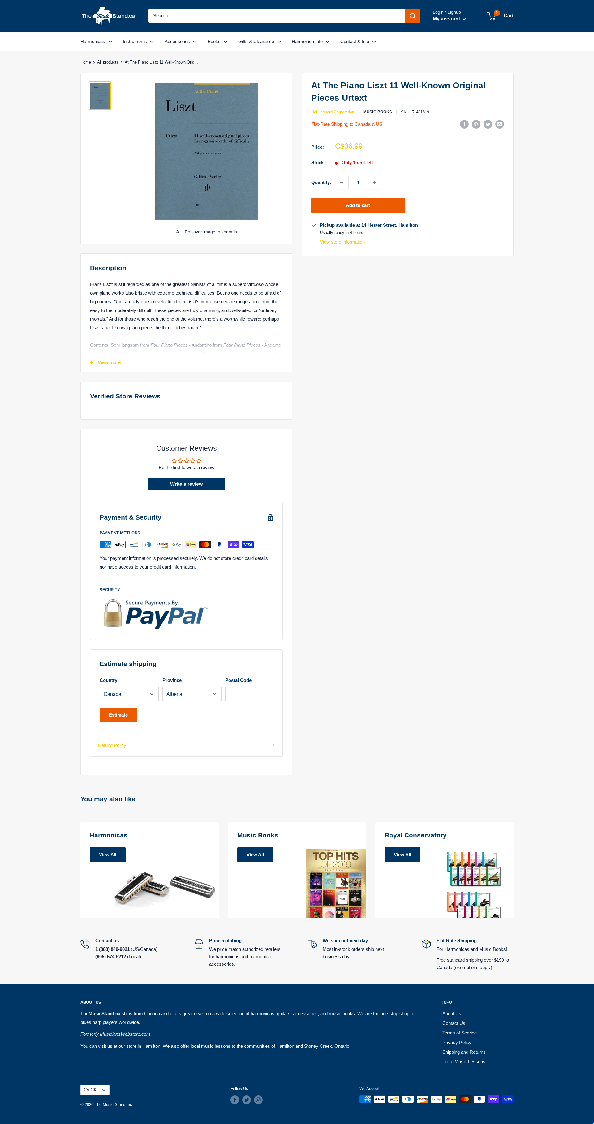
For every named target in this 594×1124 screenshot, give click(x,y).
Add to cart (358, 205)
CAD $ (90, 1089)
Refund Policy (112, 745)
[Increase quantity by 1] (374, 182)
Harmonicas (92, 41)
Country (108, 680)
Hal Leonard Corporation (332, 112)
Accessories (177, 41)
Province (172, 680)
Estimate (118, 715)
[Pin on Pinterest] (476, 124)
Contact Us (453, 1023)
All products (107, 62)
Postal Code (238, 680)
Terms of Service (459, 1032)
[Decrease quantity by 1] (341, 182)
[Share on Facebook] (464, 124)
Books (214, 41)
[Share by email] (499, 124)
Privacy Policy (456, 1042)
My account (447, 18)
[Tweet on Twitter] (488, 124)
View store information (342, 242)
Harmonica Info (307, 41)
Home (85, 62)
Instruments (135, 41)
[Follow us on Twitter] (246, 1099)
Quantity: (321, 182)
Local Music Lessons (463, 1061)
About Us (451, 1013)
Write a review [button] (186, 484)
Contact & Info (354, 41)
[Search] (412, 16)
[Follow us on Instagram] (258, 1099)
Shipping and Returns (464, 1052)
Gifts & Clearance (256, 41)
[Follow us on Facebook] (234, 1099)
